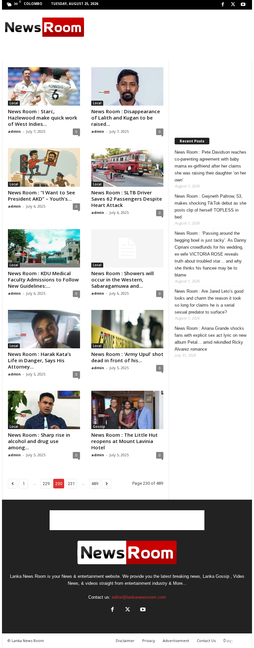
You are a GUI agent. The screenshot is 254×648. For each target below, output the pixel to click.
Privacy (148, 640)
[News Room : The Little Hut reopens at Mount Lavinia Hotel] (127, 410)
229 (46, 483)
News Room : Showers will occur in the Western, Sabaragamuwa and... (122, 279)
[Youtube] (243, 5)
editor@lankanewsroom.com (139, 597)
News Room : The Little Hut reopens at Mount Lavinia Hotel (124, 441)
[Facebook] (223, 5)
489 (94, 483)
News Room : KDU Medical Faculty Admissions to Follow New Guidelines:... (43, 279)
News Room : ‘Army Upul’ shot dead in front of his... (127, 357)
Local (14, 103)
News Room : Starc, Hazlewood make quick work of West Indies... (42, 117)
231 (71, 483)
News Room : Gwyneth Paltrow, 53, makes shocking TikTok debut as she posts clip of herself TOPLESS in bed (210, 207)
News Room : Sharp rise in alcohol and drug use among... (39, 441)
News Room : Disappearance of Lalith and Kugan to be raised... (125, 117)
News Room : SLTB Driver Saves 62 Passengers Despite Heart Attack (126, 198)
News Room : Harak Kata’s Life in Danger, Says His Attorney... (39, 360)
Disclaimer (125, 640)
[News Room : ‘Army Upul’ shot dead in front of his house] (127, 329)
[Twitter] (233, 5)
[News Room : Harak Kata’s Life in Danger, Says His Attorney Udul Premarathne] (44, 329)
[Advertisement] (168, 27)
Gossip (99, 426)
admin (14, 131)
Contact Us (206, 640)
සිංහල (228, 640)
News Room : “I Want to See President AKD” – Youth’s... (41, 195)
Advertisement (176, 640)
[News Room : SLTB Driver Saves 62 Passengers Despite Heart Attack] (127, 167)
